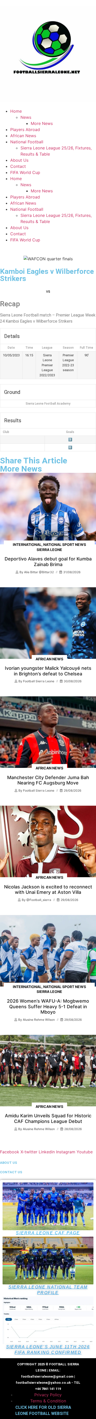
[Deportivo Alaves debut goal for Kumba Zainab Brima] (48, 508)
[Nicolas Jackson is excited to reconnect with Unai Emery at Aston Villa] (48, 841)
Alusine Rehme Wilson (39, 1020)
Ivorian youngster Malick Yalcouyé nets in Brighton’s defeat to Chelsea (48, 670)
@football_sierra (38, 900)
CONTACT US (11, 1172)
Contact (18, 166)
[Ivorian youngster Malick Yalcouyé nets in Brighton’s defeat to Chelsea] (48, 623)
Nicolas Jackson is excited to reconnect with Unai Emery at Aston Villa (48, 889)
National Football (26, 141)
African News (23, 135)
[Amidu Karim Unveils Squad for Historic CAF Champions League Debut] (48, 1070)
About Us (19, 160)
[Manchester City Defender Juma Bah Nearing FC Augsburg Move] (48, 732)
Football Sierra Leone (38, 681)
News (25, 117)
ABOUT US (8, 1163)
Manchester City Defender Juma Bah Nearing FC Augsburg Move (48, 780)
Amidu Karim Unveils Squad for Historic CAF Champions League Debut (48, 1118)
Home (16, 111)
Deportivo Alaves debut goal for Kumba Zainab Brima (48, 561)
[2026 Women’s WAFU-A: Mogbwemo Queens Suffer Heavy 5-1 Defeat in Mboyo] (48, 951)
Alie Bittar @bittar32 (39, 572)
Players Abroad (25, 129)
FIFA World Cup (25, 172)
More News (42, 123)
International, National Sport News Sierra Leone (49, 547)
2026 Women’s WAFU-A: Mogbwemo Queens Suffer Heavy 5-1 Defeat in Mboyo (48, 1006)
